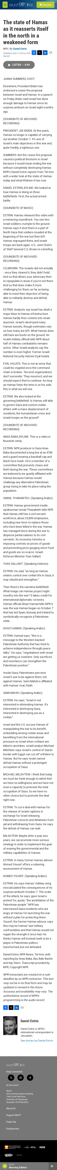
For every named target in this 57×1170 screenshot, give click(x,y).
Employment (12, 1129)
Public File (11, 1122)
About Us (11, 1108)
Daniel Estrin (20, 48)
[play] (5, 1166)
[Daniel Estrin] (10, 1025)
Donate (46, 4)
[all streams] (53, 1166)
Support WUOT (13, 1115)
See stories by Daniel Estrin (37, 1040)
